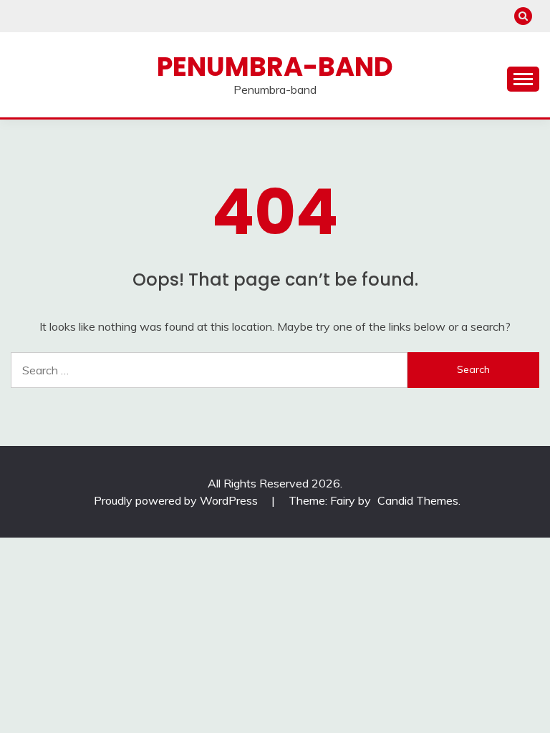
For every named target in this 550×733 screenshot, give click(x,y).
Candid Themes (417, 500)
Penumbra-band (275, 66)
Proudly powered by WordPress (177, 500)
